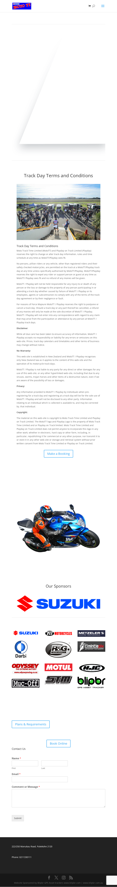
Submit (17, 818)
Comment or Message (26, 786)
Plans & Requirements (30, 724)
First (14, 768)
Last (43, 768)
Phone (15, 857)
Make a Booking (58, 454)
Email (16, 774)
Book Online (58, 743)
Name (16, 758)
